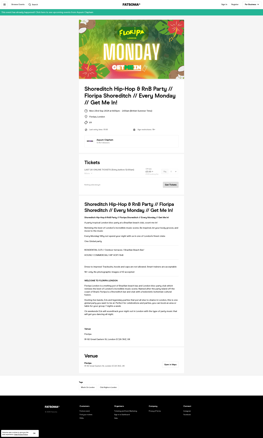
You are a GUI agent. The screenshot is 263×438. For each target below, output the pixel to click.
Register (234, 4)
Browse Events (18, 4)
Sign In (224, 4)
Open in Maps (170, 364)
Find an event (85, 411)
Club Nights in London (108, 387)
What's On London (88, 387)
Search (35, 4)
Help (116, 418)
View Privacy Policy (21, 434)
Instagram (187, 411)
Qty (164, 171)
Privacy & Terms (155, 411)
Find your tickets (86, 415)
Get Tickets (171, 184)
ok (34, 433)
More (87, 173)
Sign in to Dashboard (122, 415)
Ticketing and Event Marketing (125, 411)
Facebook (187, 415)
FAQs (82, 418)
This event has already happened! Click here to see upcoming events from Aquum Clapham (47, 12)
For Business (250, 4)
